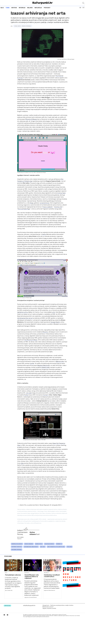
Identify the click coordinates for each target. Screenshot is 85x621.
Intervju (22, 7)
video (22, 463)
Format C (46, 395)
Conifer (32, 363)
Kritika (14, 7)
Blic (2, 7)
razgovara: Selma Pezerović (49, 590)
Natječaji (38, 7)
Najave (30, 7)
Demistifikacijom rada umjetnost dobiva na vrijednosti (32, 576)
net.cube (29, 393)
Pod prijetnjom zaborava (13, 575)
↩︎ (61, 505)
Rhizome (45, 332)
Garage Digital (55, 322)
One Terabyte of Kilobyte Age (56, 546)
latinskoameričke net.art (25, 318)
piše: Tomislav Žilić (8, 590)
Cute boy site (58, 207)
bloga (31, 203)
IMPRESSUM (7, 605)
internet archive (17, 546)
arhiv (53, 312)
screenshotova (44, 203)
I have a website (47, 207)
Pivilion (26, 395)
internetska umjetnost (31, 546)
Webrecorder (60, 361)
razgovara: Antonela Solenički (30, 597)
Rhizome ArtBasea (31, 119)
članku (44, 234)
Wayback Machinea (43, 365)
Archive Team (61, 193)
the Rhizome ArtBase (30, 339)
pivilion (69, 546)
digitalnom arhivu (22, 312)
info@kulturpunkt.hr (29, 605)
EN (80, 7)
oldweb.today (45, 367)
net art (43, 546)
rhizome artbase (16, 549)
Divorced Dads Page (24, 209)
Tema (7, 7)
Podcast (47, 7)
